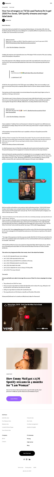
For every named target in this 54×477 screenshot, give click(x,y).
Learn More (14, 399)
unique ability (27, 156)
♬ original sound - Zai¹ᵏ (16, 77)
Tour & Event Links (6, 430)
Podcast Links (30, 418)
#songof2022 (12, 112)
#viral (44, 110)
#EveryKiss (33, 73)
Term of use (20, 467)
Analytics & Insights (31, 427)
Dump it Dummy (41, 225)
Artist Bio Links (5, 418)
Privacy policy (28, 467)
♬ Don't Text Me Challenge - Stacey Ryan (15, 47)
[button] (51, 3)
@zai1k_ (12, 71)
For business (30, 435)
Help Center (30, 442)
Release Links (5, 424)
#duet (18, 43)
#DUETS (8, 43)
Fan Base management (32, 424)
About (3, 438)
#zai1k (25, 73)
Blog (28, 445)
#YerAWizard (39, 73)
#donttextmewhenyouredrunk (28, 43)
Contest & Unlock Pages (7, 427)
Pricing (29, 438)
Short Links (29, 421)
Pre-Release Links (6, 421)
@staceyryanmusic (10, 39)
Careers (4, 441)
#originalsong (13, 43)
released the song (18, 229)
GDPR (34, 467)
